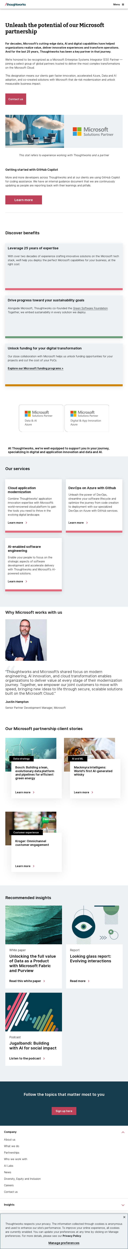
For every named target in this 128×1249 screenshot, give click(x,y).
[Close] (124, 1217)
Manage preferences (64, 1243)
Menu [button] (116, 4)
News (7, 1172)
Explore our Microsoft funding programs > (36, 368)
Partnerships (11, 1152)
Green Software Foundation (90, 308)
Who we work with (15, 1159)
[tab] (64, 664)
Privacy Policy (72, 1235)
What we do (11, 1146)
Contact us (11, 1191)
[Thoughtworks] (15, 4)
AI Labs (8, 1165)
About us (9, 1139)
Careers (9, 1185)
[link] (23, 199)
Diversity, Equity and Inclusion (22, 1178)
